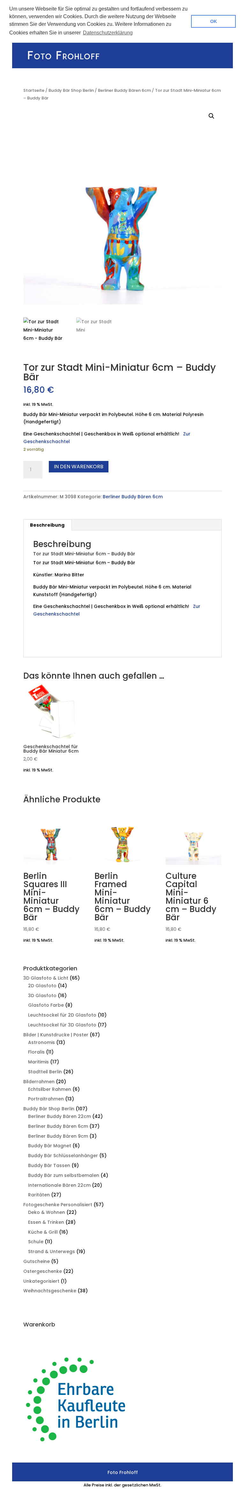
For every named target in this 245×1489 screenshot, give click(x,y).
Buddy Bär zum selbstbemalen (63, 1175)
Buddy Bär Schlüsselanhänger (63, 1155)
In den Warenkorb (78, 466)
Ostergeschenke (42, 1271)
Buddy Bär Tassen (49, 1165)
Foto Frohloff (70, 643)
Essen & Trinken (46, 1222)
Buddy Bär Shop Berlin (71, 90)
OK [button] (213, 21)
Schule (35, 1241)
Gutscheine (36, 1261)
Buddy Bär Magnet (49, 1145)
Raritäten (39, 1195)
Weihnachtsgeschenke (49, 1291)
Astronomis (41, 1042)
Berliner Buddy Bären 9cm (58, 1136)
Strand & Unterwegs (51, 1251)
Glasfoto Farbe (46, 1005)
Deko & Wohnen (46, 1212)
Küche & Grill (43, 1232)
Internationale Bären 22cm (59, 1185)
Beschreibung (47, 525)
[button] (211, 116)
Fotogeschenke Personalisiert (57, 1204)
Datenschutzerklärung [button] (108, 32)
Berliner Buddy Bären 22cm (59, 1116)
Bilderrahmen (39, 1081)
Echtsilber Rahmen (49, 1089)
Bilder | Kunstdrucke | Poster (55, 1035)
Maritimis (38, 1062)
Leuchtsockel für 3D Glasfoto (62, 1025)
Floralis (36, 1052)
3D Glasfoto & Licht (45, 978)
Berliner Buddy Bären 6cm (124, 90)
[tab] (47, 525)
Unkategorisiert (41, 1281)
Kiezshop (44, 643)
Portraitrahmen (46, 1099)
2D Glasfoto (42, 985)
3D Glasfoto (42, 995)
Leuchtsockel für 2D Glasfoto (62, 1015)
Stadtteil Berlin (45, 1072)
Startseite (33, 90)
